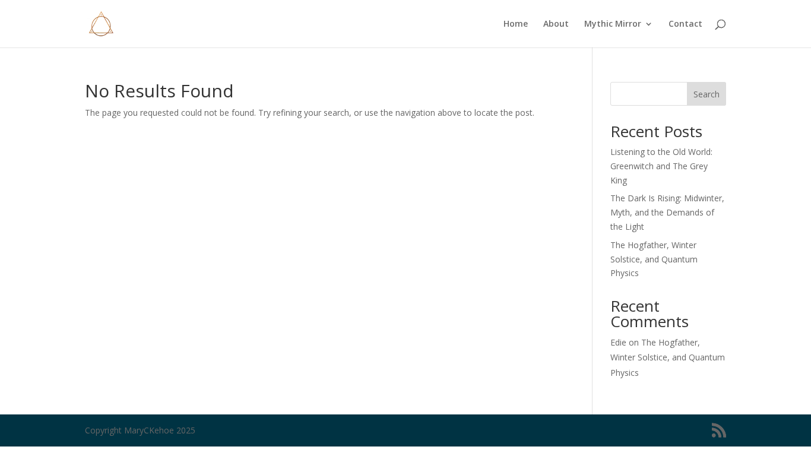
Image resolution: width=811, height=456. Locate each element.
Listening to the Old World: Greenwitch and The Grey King (661, 166)
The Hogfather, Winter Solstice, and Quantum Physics (654, 259)
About (556, 24)
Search (706, 94)
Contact (685, 24)
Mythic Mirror (612, 24)
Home (515, 24)
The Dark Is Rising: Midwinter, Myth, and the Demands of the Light (667, 212)
